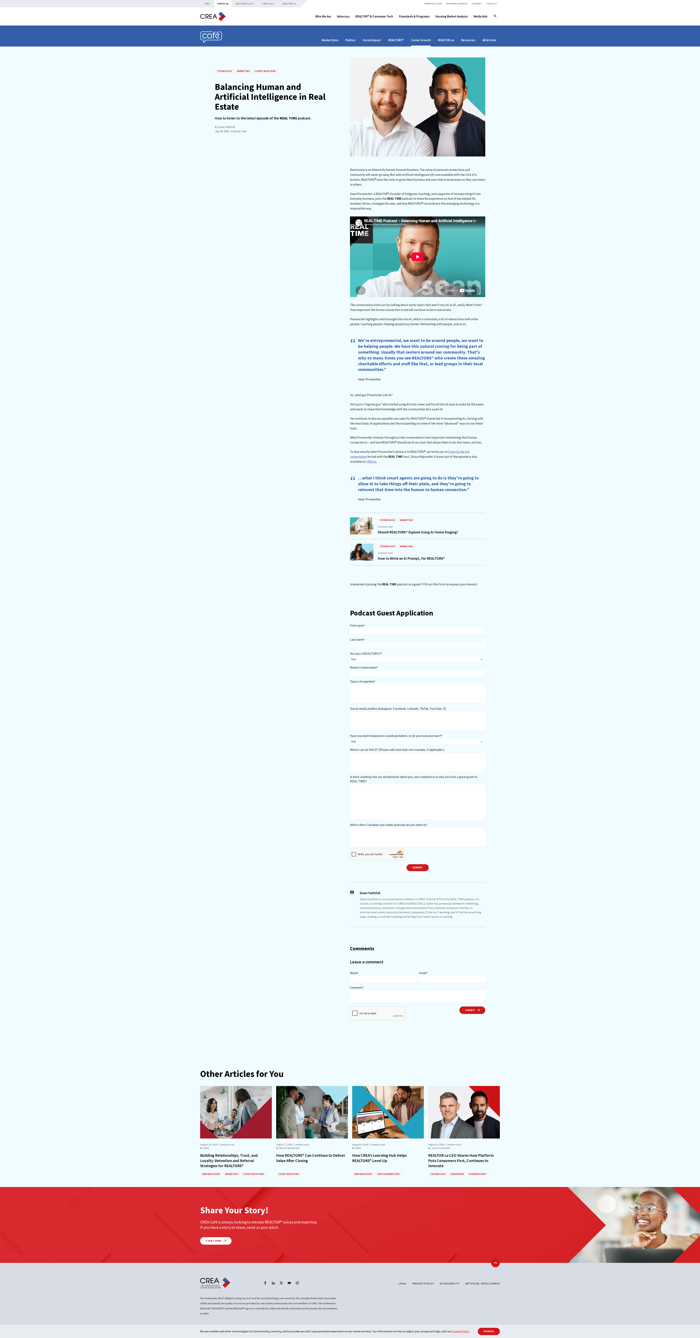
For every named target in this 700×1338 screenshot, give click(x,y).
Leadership (457, 1174)
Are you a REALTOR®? (365, 653)
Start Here (214, 1240)
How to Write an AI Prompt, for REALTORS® (411, 558)
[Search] (495, 16)
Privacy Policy (423, 1283)
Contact (492, 3)
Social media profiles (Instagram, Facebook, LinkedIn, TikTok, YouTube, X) (398, 708)
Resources (468, 40)
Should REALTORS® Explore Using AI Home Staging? (418, 532)
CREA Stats (268, 3)
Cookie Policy (460, 1331)
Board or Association (363, 667)
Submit (417, 867)
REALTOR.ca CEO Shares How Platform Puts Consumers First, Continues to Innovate (461, 1160)
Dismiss (489, 1331)
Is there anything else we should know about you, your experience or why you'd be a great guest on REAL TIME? (413, 779)
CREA (207, 3)
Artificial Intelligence (482, 1283)
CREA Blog (222, 3)
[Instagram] (297, 1283)
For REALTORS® (477, 1174)
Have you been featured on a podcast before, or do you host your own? (395, 735)
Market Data (330, 40)
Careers (477, 3)
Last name (356, 639)
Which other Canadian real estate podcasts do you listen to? (388, 824)
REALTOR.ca (289, 3)
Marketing (243, 71)
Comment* (357, 987)
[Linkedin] (273, 1283)
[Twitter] (281, 1283)
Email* (423, 973)
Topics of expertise (362, 681)
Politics (350, 40)
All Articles (489, 40)
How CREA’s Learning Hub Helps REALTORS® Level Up (379, 1158)
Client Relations (265, 71)
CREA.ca (371, 462)
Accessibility (450, 1283)
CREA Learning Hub (388, 1174)
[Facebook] (265, 1283)
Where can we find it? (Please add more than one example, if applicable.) (397, 749)
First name (357, 625)
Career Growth (421, 40)
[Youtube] (289, 1283)
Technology (224, 71)
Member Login (433, 3)
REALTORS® (396, 40)
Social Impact (372, 40)
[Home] (213, 16)
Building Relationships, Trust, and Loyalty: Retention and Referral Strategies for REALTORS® (229, 1160)
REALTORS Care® (244, 3)
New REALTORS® (211, 1174)
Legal (402, 1283)
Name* (354, 973)
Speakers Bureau (456, 3)
